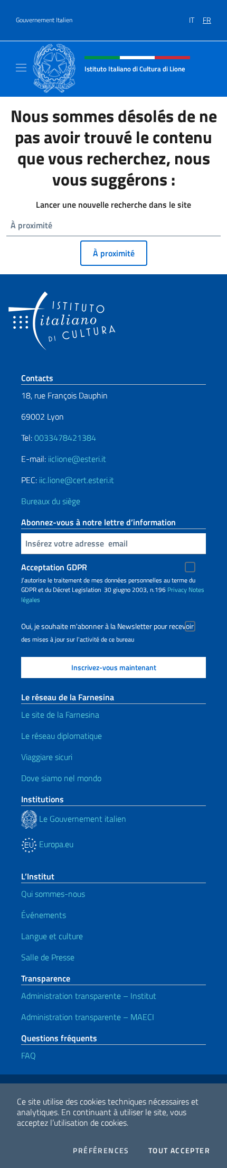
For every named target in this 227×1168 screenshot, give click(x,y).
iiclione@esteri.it (77, 458)
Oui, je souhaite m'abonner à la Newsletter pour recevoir (107, 626)
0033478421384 (65, 437)
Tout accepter (179, 1150)
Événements (43, 915)
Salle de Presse (47, 957)
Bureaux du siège (50, 501)
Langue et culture (52, 936)
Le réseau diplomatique (61, 735)
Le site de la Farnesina (60, 714)
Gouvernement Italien (44, 20)
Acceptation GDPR (54, 567)
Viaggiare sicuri (46, 756)
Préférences (101, 1150)
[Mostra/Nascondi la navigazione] (21, 67)
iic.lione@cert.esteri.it (76, 480)
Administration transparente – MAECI (87, 1017)
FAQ (28, 1055)
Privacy (177, 590)
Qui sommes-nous (53, 893)
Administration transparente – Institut (88, 995)
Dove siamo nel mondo (61, 778)
